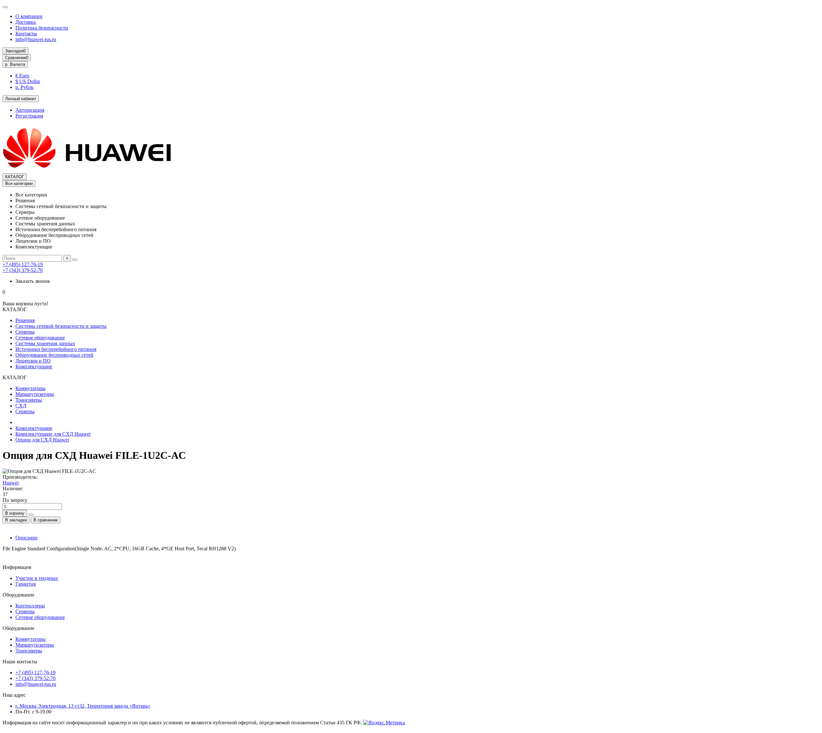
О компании (28, 16)
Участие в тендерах (36, 578)
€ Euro (22, 75)
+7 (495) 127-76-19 (23, 264)
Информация (17, 567)
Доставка (25, 22)
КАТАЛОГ (14, 176)
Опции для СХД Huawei (42, 439)
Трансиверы (28, 400)
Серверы (25, 332)
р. (15, 64)
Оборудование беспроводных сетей (54, 355)
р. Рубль (24, 87)
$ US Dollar (27, 81)
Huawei (11, 482)
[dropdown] (5, 7)
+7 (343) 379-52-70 (23, 270)
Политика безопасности (41, 28)
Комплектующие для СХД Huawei (53, 434)
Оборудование (18, 595)
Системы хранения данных (45, 343)
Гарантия (25, 584)
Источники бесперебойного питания (55, 349)
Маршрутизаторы (34, 394)
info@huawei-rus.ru (35, 39)
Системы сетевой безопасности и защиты (61, 326)
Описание (26, 537)
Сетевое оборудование (40, 337)
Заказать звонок (32, 281)
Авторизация (29, 110)
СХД (20, 405)
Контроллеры (30, 605)
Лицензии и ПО (33, 360)
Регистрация (29, 115)
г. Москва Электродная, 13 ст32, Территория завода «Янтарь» (82, 706)
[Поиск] (74, 260)
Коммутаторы (30, 388)
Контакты (26, 33)
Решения (25, 320)
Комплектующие (33, 366)
